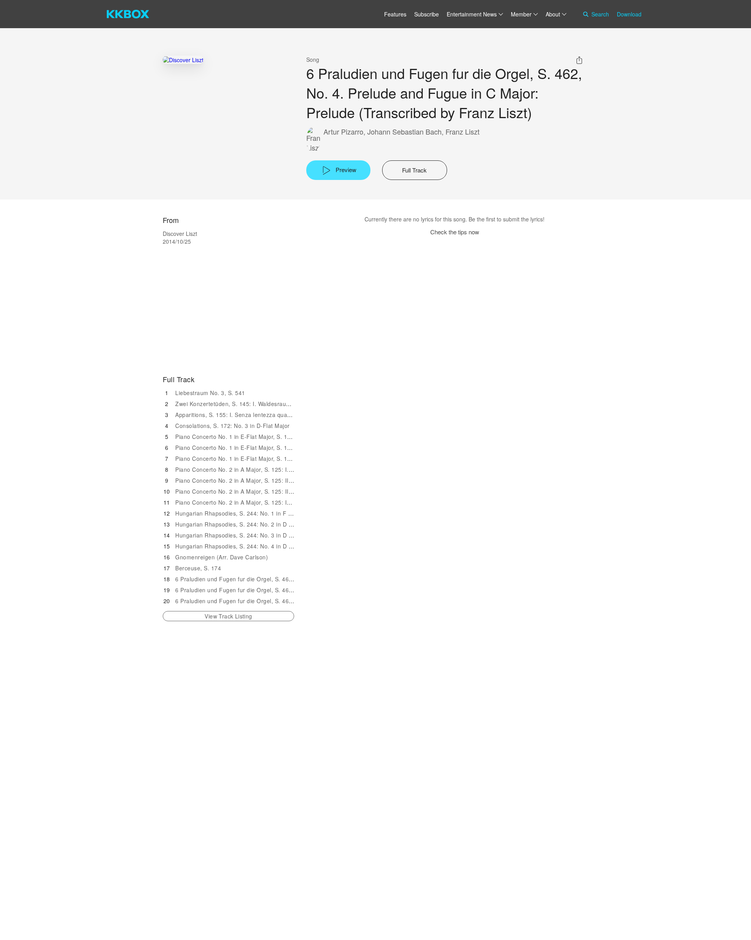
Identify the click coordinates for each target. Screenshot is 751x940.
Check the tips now (454, 232)
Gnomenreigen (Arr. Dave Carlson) (221, 557)
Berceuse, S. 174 (198, 568)
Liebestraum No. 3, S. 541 (210, 393)
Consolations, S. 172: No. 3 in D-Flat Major (232, 426)
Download (629, 14)
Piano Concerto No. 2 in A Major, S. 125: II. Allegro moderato (256, 480)
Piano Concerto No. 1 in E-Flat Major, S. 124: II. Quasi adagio (257, 436)
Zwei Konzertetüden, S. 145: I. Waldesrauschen (238, 404)
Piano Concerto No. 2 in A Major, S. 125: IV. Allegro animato (255, 502)
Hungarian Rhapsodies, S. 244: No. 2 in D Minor (239, 524)
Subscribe (426, 14)
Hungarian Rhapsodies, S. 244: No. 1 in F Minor (239, 513)
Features (395, 14)
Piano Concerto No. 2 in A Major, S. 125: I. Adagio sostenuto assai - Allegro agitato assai (293, 469)
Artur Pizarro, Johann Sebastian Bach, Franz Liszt (401, 132)
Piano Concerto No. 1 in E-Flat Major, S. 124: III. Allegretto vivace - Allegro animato (286, 447)
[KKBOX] (128, 14)
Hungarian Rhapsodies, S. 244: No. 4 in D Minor (239, 546)
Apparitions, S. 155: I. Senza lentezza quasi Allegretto (247, 415)
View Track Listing (228, 616)
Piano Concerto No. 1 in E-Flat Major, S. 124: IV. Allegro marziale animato (273, 458)
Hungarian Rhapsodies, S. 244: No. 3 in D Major (239, 535)
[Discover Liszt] (183, 60)
